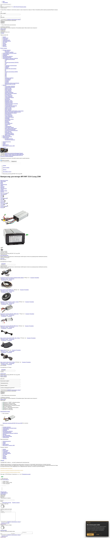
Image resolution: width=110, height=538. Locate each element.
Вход (4, 1)
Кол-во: (3, 264)
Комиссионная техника (7, 436)
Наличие (2, 207)
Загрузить (2, 258)
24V (6, 73)
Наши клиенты (6, 144)
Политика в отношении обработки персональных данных (11, 470)
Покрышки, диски (8, 100)
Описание (2, 200)
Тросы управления (8, 96)
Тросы (6, 125)
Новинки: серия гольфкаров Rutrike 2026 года (14, 155)
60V (6, 75)
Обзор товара (3, 194)
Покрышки (7, 118)
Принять (90, 534)
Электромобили (6, 429)
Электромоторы (8, 126)
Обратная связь (3, 491)
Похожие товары (3, 206)
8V (5, 70)
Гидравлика (7, 98)
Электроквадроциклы (7, 432)
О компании (5, 38)
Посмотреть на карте (26, 474)
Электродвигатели (8, 104)
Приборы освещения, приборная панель (13, 111)
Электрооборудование (9, 97)
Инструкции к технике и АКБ (9, 145)
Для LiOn (7, 80)
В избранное (3, 279)
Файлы (1, 199)
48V (6, 74)
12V (6, 60)
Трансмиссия (7, 124)
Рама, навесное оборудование (11, 93)
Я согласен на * (11, 521)
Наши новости (3, 147)
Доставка (4, 44)
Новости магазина (5, 160)
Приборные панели (9, 101)
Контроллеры (7, 99)
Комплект (2, 202)
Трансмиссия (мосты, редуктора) (11, 103)
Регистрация (5, 2)
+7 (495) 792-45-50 (16, 6)
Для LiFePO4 (7, 79)
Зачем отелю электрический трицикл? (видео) (14, 153)
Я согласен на (11, 19)
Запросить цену (4, 535)
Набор (1, 195)
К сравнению (11, 278)
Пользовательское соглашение (6, 468)
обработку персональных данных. (14, 19)
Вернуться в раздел (4, 193)
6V (5, 61)
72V (6, 76)
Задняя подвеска (8, 91)
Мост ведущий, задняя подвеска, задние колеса (14, 110)
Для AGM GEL (8, 78)
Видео (1, 196)
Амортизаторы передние (10, 87)
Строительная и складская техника (9, 428)
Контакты (5, 46)
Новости (4, 45)
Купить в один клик (5, 522)
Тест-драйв (5, 42)
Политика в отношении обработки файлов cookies (10, 472)
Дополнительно (3, 203)
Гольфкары (5, 430)
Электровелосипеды (7, 41)
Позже (97, 534)
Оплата (4, 43)
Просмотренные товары (5, 411)
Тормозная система (8, 102)
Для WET (7, 82)
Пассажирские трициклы (8, 431)
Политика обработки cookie (91, 532)
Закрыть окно (3, 28)
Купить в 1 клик (4, 278)
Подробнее (37, 277)
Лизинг (4, 142)
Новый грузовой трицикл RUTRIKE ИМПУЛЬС (14, 154)
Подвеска (7, 121)
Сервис (4, 143)
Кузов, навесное (8, 90)
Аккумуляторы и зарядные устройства (10, 433)
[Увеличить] (14, 226)
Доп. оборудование (6, 435)
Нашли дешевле (3, 375)
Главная (4, 36)
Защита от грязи (8, 88)
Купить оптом (5, 37)
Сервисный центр (6, 452)
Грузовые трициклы (7, 427)
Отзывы (2, 204)
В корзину (32, 277)
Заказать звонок (23, 6)
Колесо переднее (8, 89)
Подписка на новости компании (6, 156)
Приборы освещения (9, 92)
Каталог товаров (3, 48)
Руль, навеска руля (8, 95)
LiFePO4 (6, 67)
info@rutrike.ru (6, 479)
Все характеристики (4, 255)
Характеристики (3, 198)
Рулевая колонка (8, 94)
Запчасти (4, 434)
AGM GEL (7, 66)
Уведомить (3, 263)
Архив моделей (6, 437)
